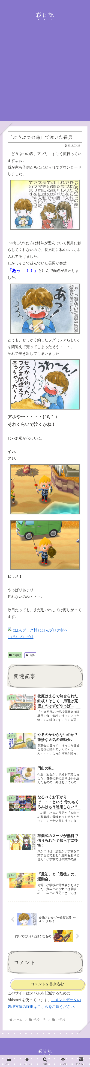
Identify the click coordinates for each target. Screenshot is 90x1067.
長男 (32, 655)
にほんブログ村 (20, 637)
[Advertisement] (45, 75)
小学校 (17, 655)
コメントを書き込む (47, 984)
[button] (80, 764)
